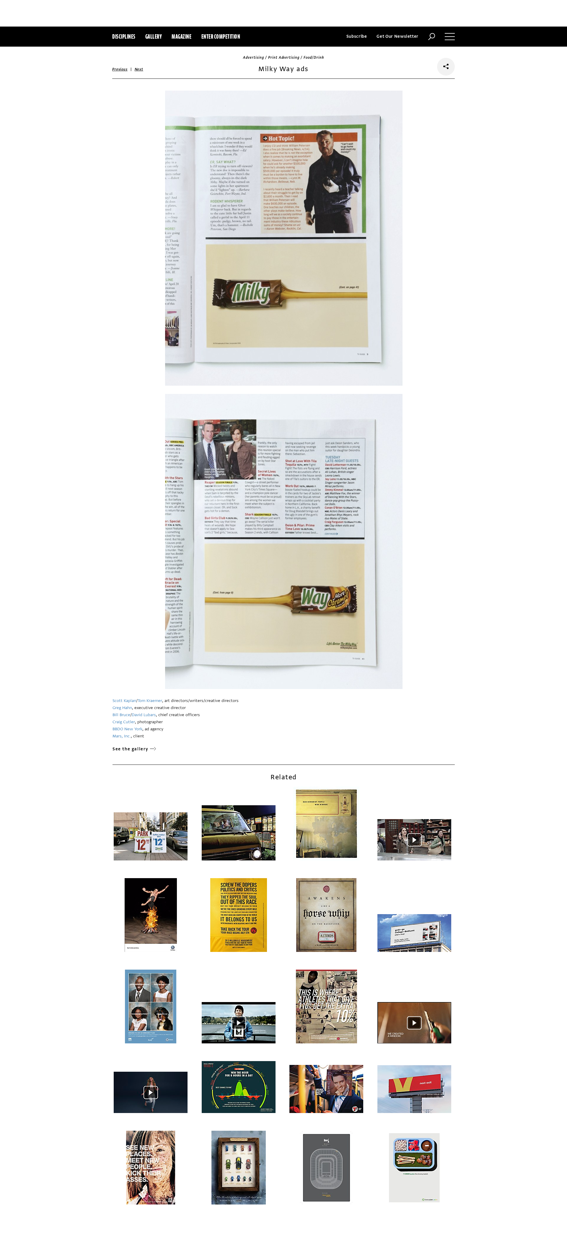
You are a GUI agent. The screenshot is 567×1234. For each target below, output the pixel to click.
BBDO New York (127, 729)
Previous (120, 69)
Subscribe (356, 36)
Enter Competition (220, 36)
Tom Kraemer (150, 700)
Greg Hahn (122, 708)
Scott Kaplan (124, 700)
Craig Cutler (124, 722)
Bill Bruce (121, 715)
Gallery (153, 36)
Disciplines (124, 36)
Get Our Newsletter (397, 36)
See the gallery (131, 749)
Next (139, 69)
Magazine (181, 36)
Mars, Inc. (122, 736)
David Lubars (144, 715)
